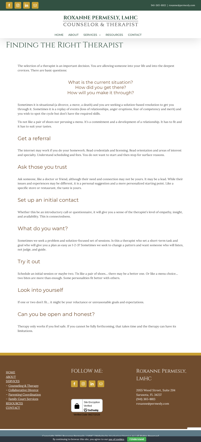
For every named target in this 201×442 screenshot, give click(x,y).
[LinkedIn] (92, 383)
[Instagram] (83, 383)
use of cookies (116, 439)
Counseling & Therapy (23, 386)
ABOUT (11, 377)
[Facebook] (74, 383)
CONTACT (13, 408)
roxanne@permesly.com (182, 5)
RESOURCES (14, 403)
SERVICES (13, 381)
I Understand (137, 439)
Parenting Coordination (24, 394)
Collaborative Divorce (23, 390)
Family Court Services (23, 399)
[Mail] (101, 383)
